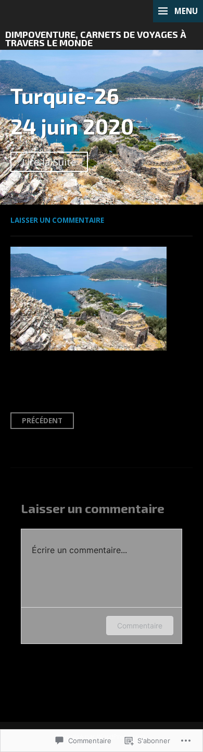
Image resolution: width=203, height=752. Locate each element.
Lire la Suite (49, 161)
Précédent (42, 420)
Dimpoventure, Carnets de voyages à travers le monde (95, 39)
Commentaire (139, 625)
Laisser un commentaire (57, 220)
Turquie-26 (64, 95)
